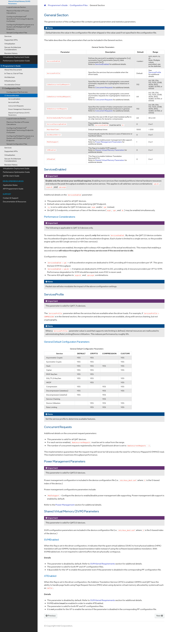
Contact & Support (10, 198)
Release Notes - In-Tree (12, 45)
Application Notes (10, 185)
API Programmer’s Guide (13, 188)
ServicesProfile (13, 102)
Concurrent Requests (16, 106)
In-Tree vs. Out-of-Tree (13, 73)
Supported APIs (11, 151)
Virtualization (9, 155)
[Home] (45, 5)
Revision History (11, 164)
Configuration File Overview (17, 92)
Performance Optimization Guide (16, 172)
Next (158, 616)
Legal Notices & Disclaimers (14, 29)
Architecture (9, 77)
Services (8, 147)
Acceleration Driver (12, 84)
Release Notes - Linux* (12, 49)
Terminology (8, 36)
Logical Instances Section (16, 118)
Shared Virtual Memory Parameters (109, 150)
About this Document (13, 69)
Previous (51, 616)
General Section (13, 95)
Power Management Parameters (19, 109)
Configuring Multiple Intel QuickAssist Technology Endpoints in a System (20, 130)
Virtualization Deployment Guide (16, 168)
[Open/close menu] (1, 66)
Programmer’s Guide (12, 66)
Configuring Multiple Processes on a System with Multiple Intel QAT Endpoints (20, 138)
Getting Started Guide (12, 62)
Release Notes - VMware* (13, 53)
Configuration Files (12, 88)
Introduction (8, 32)
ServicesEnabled (14, 99)
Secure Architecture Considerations (12, 159)
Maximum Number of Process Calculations (18, 123)
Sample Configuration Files (17, 144)
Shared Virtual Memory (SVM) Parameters (18, 114)
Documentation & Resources (14, 201)
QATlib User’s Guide (11, 176)
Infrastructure (10, 81)
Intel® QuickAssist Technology (18, 3)
